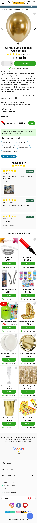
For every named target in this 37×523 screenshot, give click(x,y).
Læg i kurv (25, 63)
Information (6, 463)
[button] (34, 28)
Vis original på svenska (9, 182)
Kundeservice (7, 469)
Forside (3, 9)
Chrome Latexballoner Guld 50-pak (18, 9)
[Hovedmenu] (3, 2)
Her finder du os (8, 475)
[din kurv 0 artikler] (34, 2)
